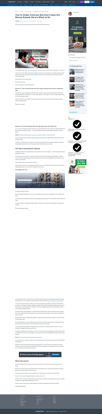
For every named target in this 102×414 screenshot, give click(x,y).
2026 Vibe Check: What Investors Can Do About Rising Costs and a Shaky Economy (80, 87)
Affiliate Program (23, 401)
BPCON (74, 1)
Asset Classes (28, 11)
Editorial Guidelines (40, 398)
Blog (21, 11)
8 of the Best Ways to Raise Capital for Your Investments (30, 337)
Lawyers (51, 4)
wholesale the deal (55, 300)
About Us (21, 398)
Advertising (22, 402)
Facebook (54, 398)
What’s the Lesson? (73, 60)
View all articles (73, 112)
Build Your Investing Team (13, 4)
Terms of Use (39, 400)
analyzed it (41, 165)
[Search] (78, 2)
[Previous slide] (16, 178)
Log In (92, 1)
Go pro (81, 1)
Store (70, 1)
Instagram (54, 402)
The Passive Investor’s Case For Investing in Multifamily (36, 182)
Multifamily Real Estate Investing (41, 11)
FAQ (37, 404)
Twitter (54, 400)
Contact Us (22, 405)
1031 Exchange (64, 4)
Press (21, 400)
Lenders (25, 4)
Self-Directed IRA (72, 4)
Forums (65, 1)
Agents (21, 4)
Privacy (38, 402)
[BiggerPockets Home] (12, 1)
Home (16, 11)
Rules (37, 401)
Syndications (57, 4)
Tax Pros (30, 4)
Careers (21, 404)
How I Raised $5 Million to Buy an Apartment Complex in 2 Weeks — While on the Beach (37, 135)
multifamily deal (31, 70)
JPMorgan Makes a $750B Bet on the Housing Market (79, 71)
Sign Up (86, 1)
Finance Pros (36, 4)
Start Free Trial (71, 155)
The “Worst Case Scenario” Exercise (77, 57)
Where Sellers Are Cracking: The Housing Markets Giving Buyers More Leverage (80, 104)
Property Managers (44, 4)
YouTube (54, 401)
